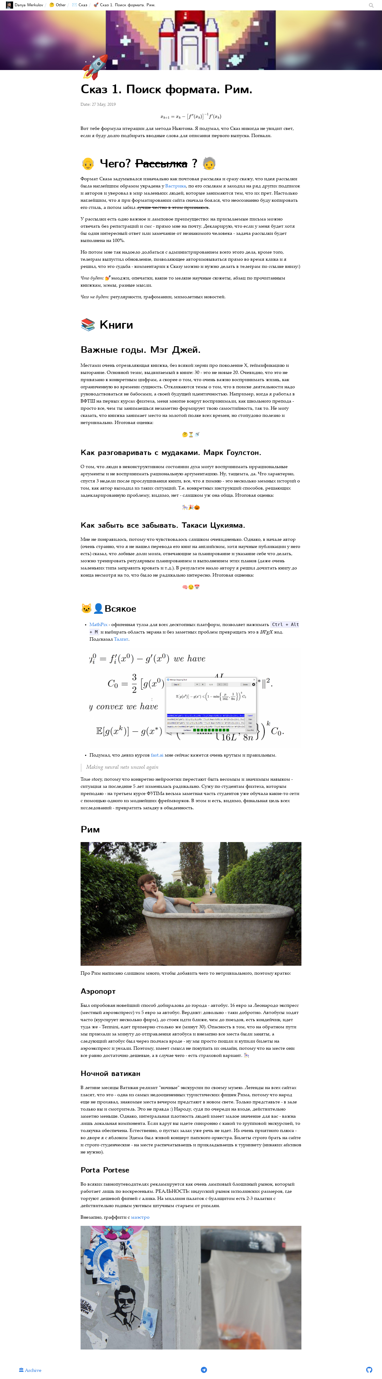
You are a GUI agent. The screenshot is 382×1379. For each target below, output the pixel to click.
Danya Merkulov (29, 5)
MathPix (98, 625)
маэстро (140, 1217)
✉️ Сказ (79, 5)
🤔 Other (57, 5)
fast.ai (157, 755)
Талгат (121, 639)
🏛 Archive (30, 1370)
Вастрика (175, 186)
